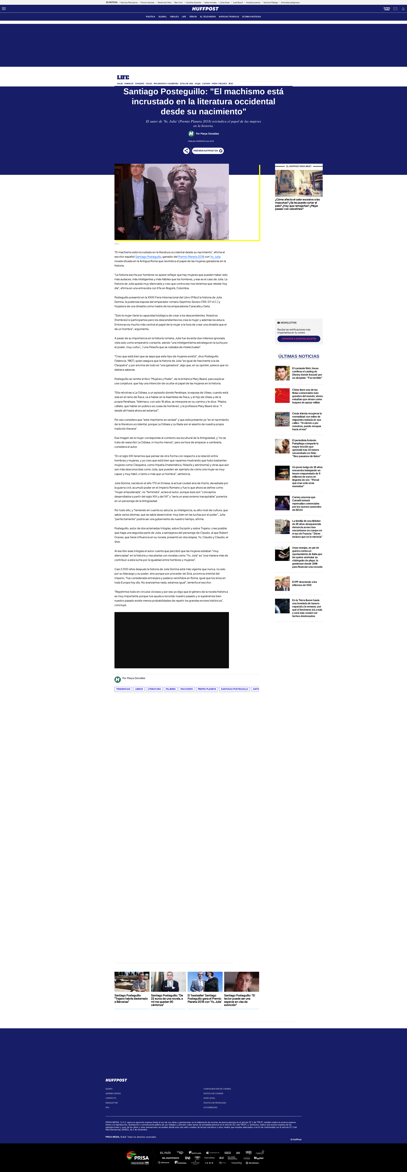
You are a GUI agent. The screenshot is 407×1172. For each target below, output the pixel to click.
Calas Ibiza (225, 2)
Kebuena (257, 1158)
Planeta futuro (246, 1158)
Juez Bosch (238, 2)
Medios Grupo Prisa (139, 1163)
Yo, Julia (215, 256)
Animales (128, 83)
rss (107, 1107)
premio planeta (207, 689)
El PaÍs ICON (210, 1162)
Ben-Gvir (179, 2)
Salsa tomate (210, 2)
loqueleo (237, 1162)
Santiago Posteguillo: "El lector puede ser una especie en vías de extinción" (239, 1000)
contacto (111, 1098)
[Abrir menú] (4, 9)
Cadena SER (228, 1153)
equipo (109, 1089)
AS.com (238, 1153)
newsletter (112, 1103)
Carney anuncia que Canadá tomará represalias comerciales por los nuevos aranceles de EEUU (306, 503)
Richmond (165, 1162)
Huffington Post (171, 1158)
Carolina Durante (193, 2)
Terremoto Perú (164, 2)
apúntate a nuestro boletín (299, 338)
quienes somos (113, 1093)
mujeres (171, 689)
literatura (154, 689)
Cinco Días (210, 1158)
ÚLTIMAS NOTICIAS (251, 17)
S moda (223, 1162)
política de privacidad (215, 1103)
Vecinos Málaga (270, 2)
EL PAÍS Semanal (234, 1158)
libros (139, 689)
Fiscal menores (147, 2)
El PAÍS (167, 1153)
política (150, 17)
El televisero (208, 17)
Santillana (197, 1153)
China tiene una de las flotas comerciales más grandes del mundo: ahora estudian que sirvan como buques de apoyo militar (307, 396)
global (163, 17)
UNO (189, 1158)
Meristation (253, 1162)
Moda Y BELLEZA (219, 83)
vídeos (193, 17)
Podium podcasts (196, 1162)
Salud (120, 83)
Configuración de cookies (217, 1089)
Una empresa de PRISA (139, 1155)
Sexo (230, 83)
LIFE (184, 17)
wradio (198, 1158)
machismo (186, 689)
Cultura (206, 83)
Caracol (260, 1153)
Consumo (139, 83)
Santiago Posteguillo (148, 256)
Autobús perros (253, 2)
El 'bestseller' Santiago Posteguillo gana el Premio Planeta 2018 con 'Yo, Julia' (205, 999)
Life (123, 77)
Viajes (149, 83)
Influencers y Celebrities (166, 83)
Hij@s (197, 83)
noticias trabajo (229, 17)
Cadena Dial (222, 1158)
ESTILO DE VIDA (186, 83)
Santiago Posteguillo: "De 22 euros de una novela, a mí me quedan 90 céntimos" (167, 1000)
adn (248, 1153)
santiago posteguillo (234, 689)
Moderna (180, 1162)
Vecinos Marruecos (129, 2)
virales (174, 17)
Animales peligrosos (290, 2)
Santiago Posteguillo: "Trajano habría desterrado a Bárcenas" (131, 999)
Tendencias (123, 689)
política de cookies (213, 1093)
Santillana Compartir (214, 1153)
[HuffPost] (116, 1079)
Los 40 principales (182, 1153)
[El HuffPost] (205, 9)
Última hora (387, 9)
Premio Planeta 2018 (191, 256)
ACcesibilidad (210, 1107)
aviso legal (209, 1098)
